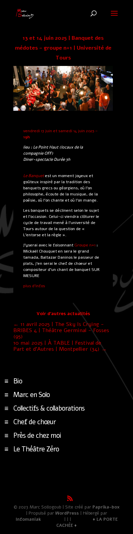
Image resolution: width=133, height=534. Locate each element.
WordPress (67, 513)
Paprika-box (106, 507)
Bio (17, 381)
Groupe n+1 (84, 245)
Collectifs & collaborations (49, 408)
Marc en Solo (31, 394)
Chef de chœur (34, 422)
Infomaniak (28, 519)
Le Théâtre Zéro (36, 449)
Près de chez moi (37, 435)
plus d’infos (34, 286)
